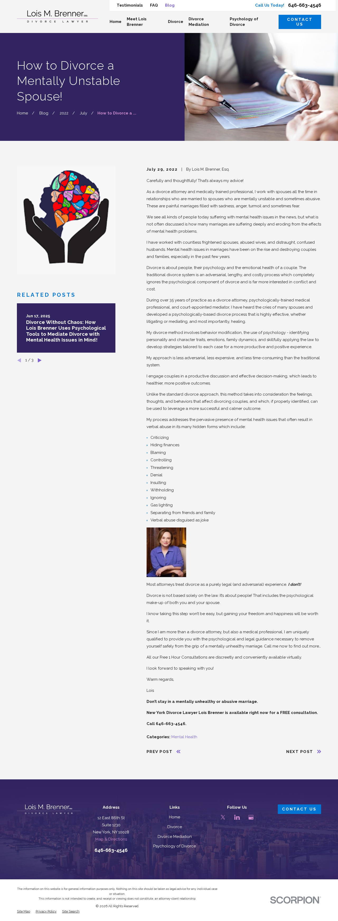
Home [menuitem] (115, 21)
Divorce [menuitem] (175, 21)
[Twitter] (223, 817)
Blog (170, 5)
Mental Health (184, 737)
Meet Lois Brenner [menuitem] (137, 22)
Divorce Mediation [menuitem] (199, 22)
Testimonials (130, 5)
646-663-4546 (304, 5)
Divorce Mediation (175, 836)
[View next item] (39, 360)
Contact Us (300, 22)
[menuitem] (23, 911)
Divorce (174, 826)
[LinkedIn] (237, 817)
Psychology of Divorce (174, 846)
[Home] (57, 16)
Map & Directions (111, 839)
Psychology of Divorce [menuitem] (244, 22)
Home (174, 817)
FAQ (154, 5)
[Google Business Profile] (251, 817)
